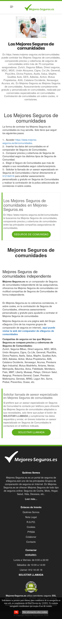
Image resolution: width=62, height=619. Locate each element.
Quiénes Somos (31, 512)
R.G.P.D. (31, 522)
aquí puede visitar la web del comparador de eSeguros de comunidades (28, 331)
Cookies (31, 527)
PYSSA (31, 531)
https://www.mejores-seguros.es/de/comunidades (19, 141)
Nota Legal (31, 517)
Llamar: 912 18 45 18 (31, 569)
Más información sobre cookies (35, 612)
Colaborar (31, 536)
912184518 (8, 176)
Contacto (31, 541)
